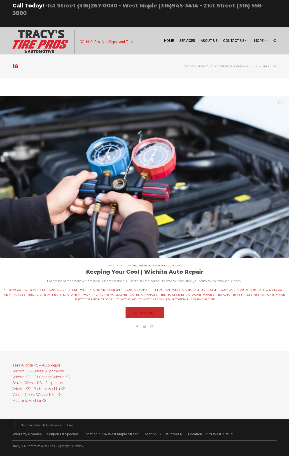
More (259, 40)
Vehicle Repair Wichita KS (33, 395)
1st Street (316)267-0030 (82, 5)
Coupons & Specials (63, 434)
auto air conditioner (32, 289)
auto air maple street (142, 289)
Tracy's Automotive (115, 299)
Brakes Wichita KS (27, 383)
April (266, 66)
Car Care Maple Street (112, 294)
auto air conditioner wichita (70, 289)
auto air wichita (171, 289)
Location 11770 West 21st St (210, 434)
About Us (209, 40)
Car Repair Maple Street (147, 294)
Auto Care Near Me (235, 289)
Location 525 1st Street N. (163, 434)
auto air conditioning (109, 289)
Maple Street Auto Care (183, 294)
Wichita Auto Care (144, 299)
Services (187, 40)
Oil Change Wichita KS (52, 377)
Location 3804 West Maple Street (111, 434)
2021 (255, 66)
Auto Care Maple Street (202, 289)
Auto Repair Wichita (79, 294)
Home (169, 40)
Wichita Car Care (202, 299)
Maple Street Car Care (257, 294)
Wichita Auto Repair (173, 299)
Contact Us (234, 40)
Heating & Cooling (168, 265)
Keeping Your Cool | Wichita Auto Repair (144, 271)
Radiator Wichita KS (49, 389)
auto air (10, 289)
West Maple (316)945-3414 (160, 5)
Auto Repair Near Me (49, 294)
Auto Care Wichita (263, 289)
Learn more (143, 312)
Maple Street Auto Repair (221, 294)
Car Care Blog (141, 265)
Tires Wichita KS (25, 365)
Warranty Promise (27, 434)
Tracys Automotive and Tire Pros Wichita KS (216, 66)
